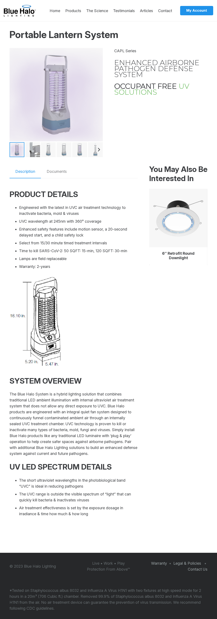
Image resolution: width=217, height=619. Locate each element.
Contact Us (197, 569)
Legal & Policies (187, 563)
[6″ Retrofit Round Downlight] (178, 218)
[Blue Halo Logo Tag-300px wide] (20, 11)
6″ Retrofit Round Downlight (178, 255)
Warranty (159, 563)
